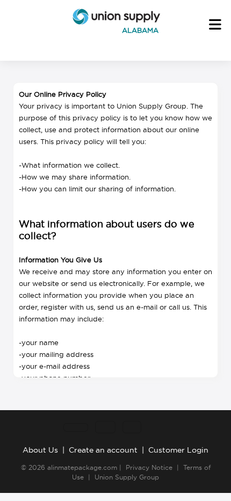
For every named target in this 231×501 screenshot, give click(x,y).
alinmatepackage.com (82, 467)
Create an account (103, 450)
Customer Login (178, 450)
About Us (40, 450)
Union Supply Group (127, 477)
